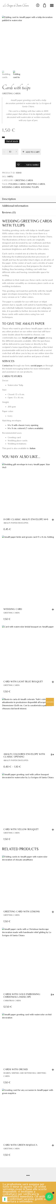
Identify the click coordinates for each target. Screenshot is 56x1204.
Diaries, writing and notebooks (19, 1073)
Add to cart (33, 152)
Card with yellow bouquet (21, 829)
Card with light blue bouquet (23, 681)
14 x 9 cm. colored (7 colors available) (25, 428)
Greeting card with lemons (21, 911)
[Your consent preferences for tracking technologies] (4, 1199)
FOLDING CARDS (17, 184)
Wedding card (12, 609)
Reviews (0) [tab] (9, 212)
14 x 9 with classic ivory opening (23, 425)
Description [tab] (9, 198)
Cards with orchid (15, 1069)
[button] (53, 520)
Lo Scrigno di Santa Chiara (16, 5)
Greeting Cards (11, 93)
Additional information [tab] (15, 205)
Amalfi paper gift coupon (33, 338)
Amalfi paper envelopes (15, 523)
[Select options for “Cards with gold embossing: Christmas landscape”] (53, 994)
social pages (36, 365)
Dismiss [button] (53, 1193)
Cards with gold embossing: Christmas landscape (22, 995)
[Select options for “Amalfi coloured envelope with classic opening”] (53, 754)
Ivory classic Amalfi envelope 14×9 (25, 519)
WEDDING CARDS (11, 187)
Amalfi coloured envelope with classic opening (24, 755)
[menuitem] (32, 448)
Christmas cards (12, 1000)
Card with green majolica (20, 1145)
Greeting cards (36, 184)
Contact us (7, 365)
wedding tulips (30, 187)
